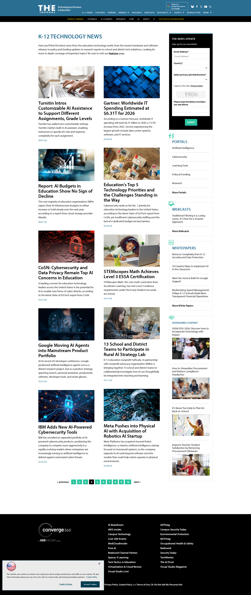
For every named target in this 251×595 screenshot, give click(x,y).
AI (138, 19)
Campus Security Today (173, 529)
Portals (179, 141)
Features (100, 12)
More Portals (179, 192)
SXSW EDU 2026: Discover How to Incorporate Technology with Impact (190, 331)
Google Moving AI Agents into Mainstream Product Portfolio (63, 350)
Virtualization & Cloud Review (124, 566)
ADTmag (165, 524)
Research (137, 12)
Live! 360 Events (117, 538)
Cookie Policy (125, 584)
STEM (131, 19)
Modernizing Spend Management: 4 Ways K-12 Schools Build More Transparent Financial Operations (190, 293)
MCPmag (165, 538)
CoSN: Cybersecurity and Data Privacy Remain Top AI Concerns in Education (65, 272)
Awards (122, 12)
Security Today (168, 552)
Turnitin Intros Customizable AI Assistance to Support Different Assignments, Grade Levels (65, 110)
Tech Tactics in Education (122, 562)
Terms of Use (143, 584)
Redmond (165, 548)
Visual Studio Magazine (173, 566)
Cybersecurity (179, 156)
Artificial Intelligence (183, 148)
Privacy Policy (197, 85)
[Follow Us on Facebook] (197, 6)
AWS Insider (114, 529)
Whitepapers (184, 247)
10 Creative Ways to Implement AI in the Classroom (190, 267)
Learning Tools (180, 165)
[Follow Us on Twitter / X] (201, 7)
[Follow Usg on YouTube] (205, 6)
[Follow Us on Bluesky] (192, 6)
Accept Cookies (90, 584)
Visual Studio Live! (118, 571)
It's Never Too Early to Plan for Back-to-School (188, 409)
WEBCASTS (181, 209)
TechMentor (167, 557)
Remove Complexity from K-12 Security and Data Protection (188, 256)
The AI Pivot (167, 562)
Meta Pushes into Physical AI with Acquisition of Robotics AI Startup (129, 431)
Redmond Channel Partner (122, 552)
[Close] (99, 563)
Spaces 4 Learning (118, 557)
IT (154, 19)
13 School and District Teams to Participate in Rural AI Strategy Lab (126, 349)
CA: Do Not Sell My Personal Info (166, 584)
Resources (162, 12)
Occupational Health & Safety (176, 543)
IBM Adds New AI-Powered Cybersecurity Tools (65, 429)
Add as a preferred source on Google (178, 6)
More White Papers (182, 305)
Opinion (112, 12)
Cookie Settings (65, 584)
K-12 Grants (106, 19)
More (206, 12)
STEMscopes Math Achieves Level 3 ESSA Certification (131, 273)
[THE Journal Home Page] (59, 8)
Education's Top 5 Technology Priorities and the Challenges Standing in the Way (130, 192)
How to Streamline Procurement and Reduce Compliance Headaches (189, 371)
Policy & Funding (181, 174)
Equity (146, 19)
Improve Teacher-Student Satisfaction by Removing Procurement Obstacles (186, 448)
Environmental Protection (174, 534)
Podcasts (150, 12)
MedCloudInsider (117, 543)
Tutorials (92, 19)
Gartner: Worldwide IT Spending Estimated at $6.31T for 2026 (126, 108)
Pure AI (112, 548)
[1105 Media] (55, 556)
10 (128, 482)
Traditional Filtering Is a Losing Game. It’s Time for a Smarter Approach (188, 218)
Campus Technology (119, 534)
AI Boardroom (115, 524)
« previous (63, 482)
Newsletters (194, 12)
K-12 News (87, 12)
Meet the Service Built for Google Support (190, 279)
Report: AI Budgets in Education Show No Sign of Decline (65, 191)
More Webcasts (180, 231)
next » (137, 482)
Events (178, 12)
